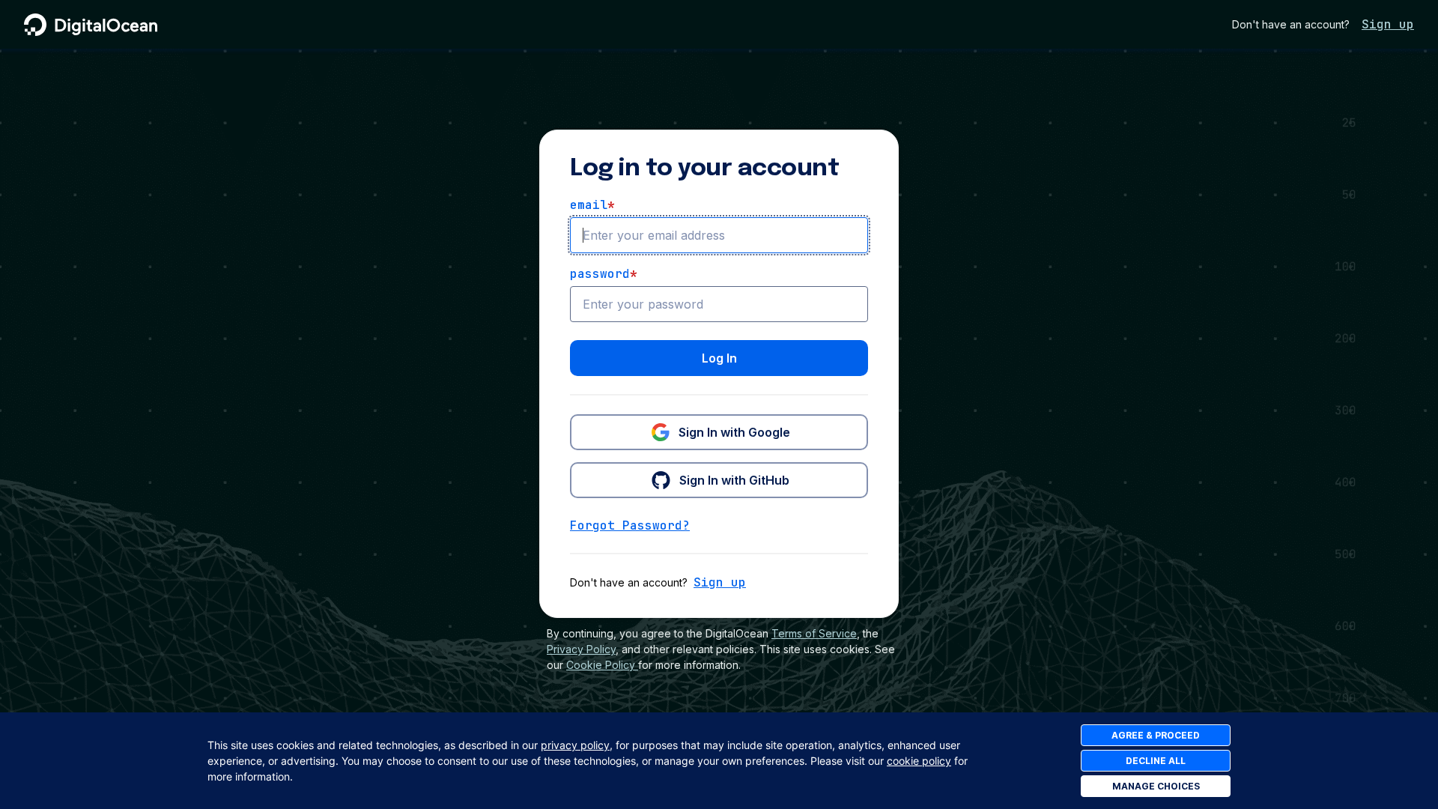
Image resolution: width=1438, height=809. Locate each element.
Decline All (1156, 760)
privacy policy (575, 745)
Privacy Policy (581, 649)
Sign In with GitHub (734, 480)
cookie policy (919, 760)
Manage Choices (1156, 786)
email (592, 205)
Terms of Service (814, 633)
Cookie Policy (600, 664)
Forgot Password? (630, 525)
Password (603, 274)
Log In (719, 358)
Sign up (1388, 24)
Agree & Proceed (1155, 735)
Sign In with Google (734, 432)
